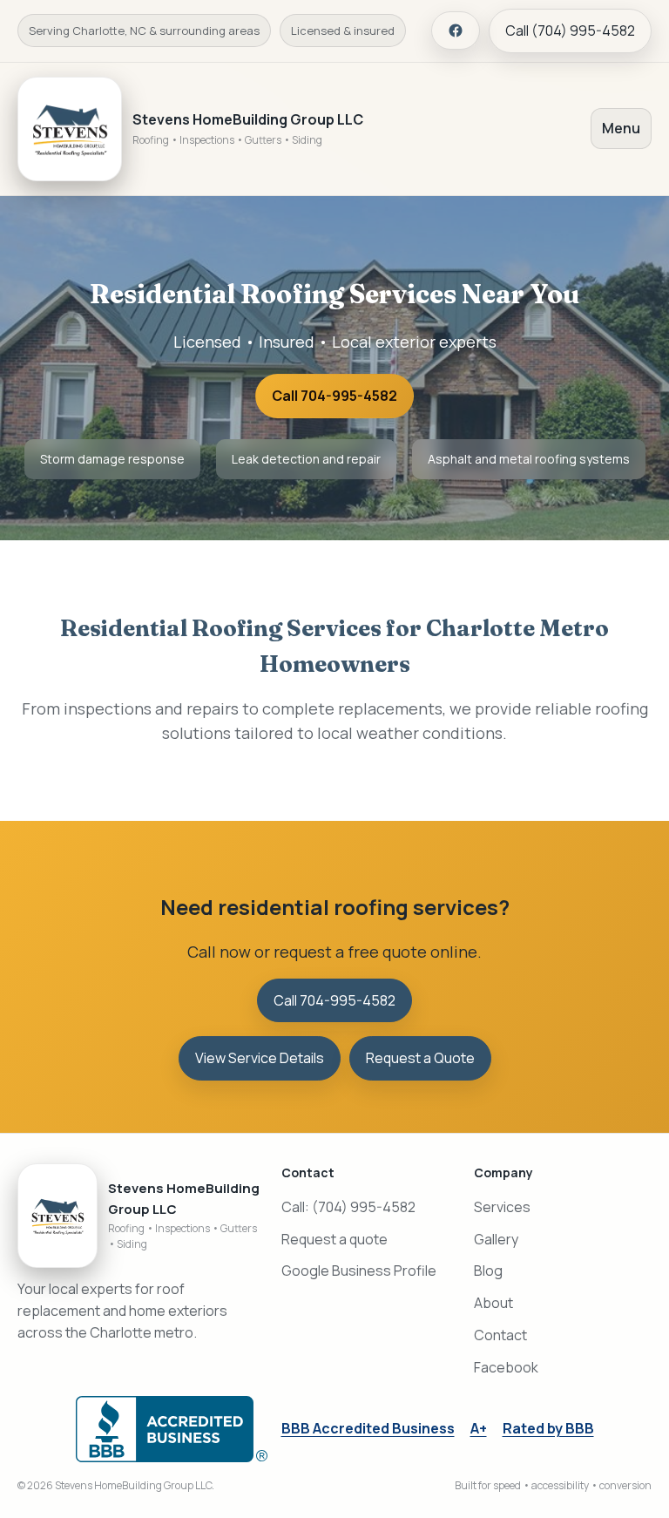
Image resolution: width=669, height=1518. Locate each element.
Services (502, 1206)
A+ (478, 1428)
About (493, 1302)
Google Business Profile (358, 1270)
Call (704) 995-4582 (570, 30)
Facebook (506, 1367)
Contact (500, 1335)
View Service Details (259, 1057)
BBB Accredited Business (368, 1428)
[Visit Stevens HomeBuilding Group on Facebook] (455, 30)
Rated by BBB (548, 1428)
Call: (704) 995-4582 (348, 1206)
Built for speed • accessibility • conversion (553, 1485)
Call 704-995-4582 (334, 395)
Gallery (496, 1239)
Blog (488, 1270)
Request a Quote (420, 1057)
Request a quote (334, 1239)
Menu (621, 128)
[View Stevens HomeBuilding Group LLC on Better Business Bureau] (171, 1429)
